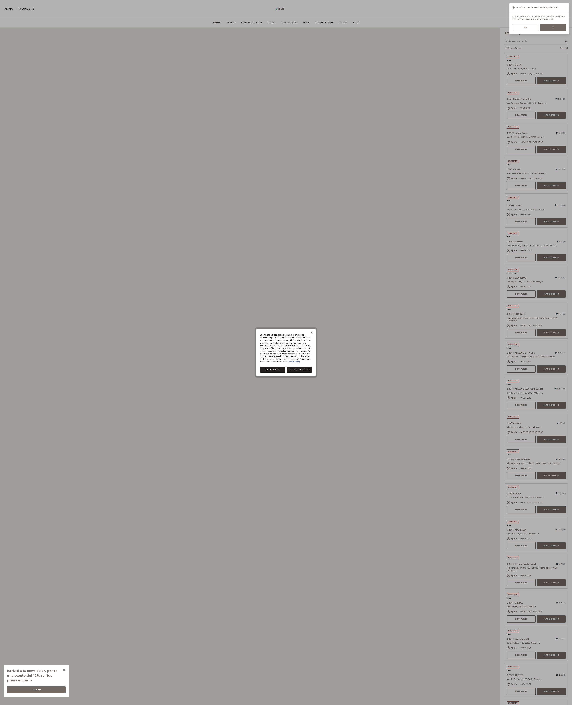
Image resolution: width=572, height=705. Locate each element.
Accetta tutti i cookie (299, 369)
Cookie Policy (294, 361)
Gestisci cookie (272, 369)
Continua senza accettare (311, 333)
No (525, 27)
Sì (553, 27)
